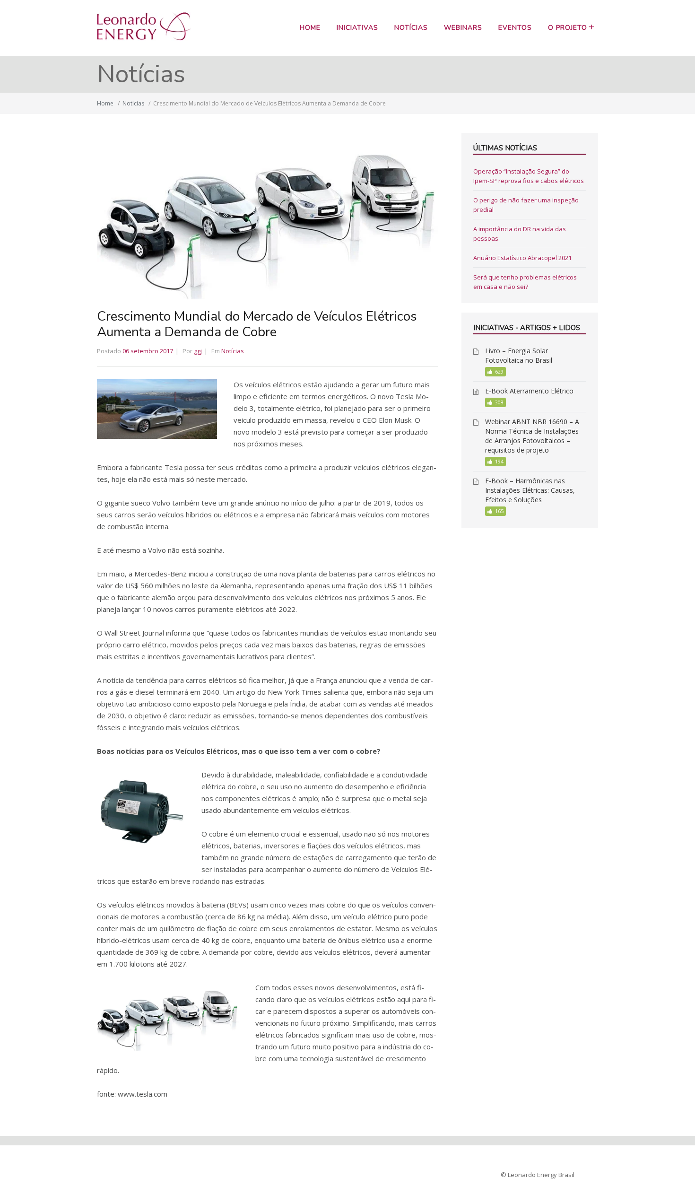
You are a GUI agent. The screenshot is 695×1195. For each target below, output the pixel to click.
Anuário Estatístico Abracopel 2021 (522, 257)
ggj (198, 351)
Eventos (515, 27)
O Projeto (567, 27)
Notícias (411, 27)
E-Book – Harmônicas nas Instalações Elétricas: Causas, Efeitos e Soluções (530, 490)
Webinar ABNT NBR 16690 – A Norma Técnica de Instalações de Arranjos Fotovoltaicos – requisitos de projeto (532, 435)
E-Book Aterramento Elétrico (529, 390)
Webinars (463, 27)
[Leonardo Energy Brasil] (144, 38)
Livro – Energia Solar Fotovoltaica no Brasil (518, 355)
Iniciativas (357, 27)
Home (310, 27)
